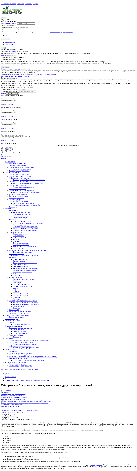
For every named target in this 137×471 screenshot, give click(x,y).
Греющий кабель (10, 349)
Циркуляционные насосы (21, 324)
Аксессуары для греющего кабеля (20, 353)
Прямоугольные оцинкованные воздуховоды (28, 223)
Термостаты (17, 275)
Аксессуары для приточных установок (26, 255)
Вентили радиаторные (20, 333)
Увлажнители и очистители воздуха (17, 315)
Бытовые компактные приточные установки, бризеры (27, 250)
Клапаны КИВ (14, 310)
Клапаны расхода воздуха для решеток (26, 304)
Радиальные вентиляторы (21, 214)
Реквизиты (28, 4)
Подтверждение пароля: (9, 91)
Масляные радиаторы (16, 198)
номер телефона (10, 23)
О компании (5, 4)
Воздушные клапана (20, 234)
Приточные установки (16, 254)
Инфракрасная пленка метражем (20, 346)
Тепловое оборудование (13, 172)
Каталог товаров (10, 377)
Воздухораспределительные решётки (25, 302)
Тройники (16, 297)
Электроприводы (19, 261)
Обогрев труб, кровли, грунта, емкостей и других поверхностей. (27, 380)
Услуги (35, 4)
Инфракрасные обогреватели (19, 178)
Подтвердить (6, 67)
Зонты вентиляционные (21, 284)
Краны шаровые (18, 329)
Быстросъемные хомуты (21, 245)
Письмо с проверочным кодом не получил (15, 69)
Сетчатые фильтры (19, 331)
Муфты (15, 290)
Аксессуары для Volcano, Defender (24, 203)
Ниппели (16, 292)
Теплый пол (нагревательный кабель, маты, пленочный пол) (29, 340)
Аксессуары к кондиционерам (19, 171)
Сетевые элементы (15, 232)
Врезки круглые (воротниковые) (24, 279)
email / (8, 23)
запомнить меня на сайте (11, 30)
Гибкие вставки (18, 236)
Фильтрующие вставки (21, 243)
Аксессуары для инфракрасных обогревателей (29, 180)
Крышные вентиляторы (21, 216)
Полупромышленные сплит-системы (21, 167)
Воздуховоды (13, 219)
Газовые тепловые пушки (17, 189)
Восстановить (11, 55)
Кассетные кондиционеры (22, 169)
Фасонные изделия (15, 277)
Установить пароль (12, 93)
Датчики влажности (20, 264)
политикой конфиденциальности (61, 32)
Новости (13, 4)
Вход (6, 35)
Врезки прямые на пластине (22, 286)
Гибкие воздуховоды (20, 225)
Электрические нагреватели (18, 313)
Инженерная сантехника (13, 326)
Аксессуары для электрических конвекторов (28, 183)
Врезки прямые (18, 281)
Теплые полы (9, 339)
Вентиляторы (13, 210)
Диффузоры (17, 308)
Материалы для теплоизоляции (15, 362)
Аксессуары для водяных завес (23, 187)
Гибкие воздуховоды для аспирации (25, 230)
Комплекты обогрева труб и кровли (21, 355)
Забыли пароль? (10, 42)
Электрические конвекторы (18, 181)
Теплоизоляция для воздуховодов (20, 366)
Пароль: (3, 25)
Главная (7, 373)
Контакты (20, 4)
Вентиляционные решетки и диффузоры (23, 301)
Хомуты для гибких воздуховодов (24, 246)
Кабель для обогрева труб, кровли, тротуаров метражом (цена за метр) (33, 357)
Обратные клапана (19, 237)
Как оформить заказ (8, 369)
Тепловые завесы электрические (20, 176)
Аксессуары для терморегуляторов (25, 344)
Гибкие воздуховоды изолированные (25, 227)
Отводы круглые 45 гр (20, 293)
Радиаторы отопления (16, 335)
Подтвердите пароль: (8, 27)
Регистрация (5, 39)
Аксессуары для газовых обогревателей (26, 192)
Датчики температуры (20, 266)
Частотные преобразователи (22, 272)
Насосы (11, 322)
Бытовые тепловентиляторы (18, 194)
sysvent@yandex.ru (7, 416)
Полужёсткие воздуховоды (22, 221)
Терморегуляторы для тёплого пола (21, 342)
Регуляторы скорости (20, 259)
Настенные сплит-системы (18, 163)
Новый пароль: (6, 89)
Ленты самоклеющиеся (17, 364)
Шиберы (16, 241)
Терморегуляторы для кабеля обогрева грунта (28, 360)
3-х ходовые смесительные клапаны (25, 263)
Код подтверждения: (8, 87)
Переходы (16, 299)
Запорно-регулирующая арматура (20, 328)
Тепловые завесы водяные (18, 185)
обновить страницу (7, 104)
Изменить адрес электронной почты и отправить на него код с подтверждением (28, 74)
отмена (3, 55)
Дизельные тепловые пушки (18, 196)
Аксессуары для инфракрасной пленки (26, 348)
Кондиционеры (10, 162)
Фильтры (16, 239)
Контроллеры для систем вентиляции (26, 268)
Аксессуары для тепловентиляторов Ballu (27, 205)
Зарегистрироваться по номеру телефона (15, 76)
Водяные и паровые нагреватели (20, 311)
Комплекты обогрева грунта (18, 358)
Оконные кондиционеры (17, 165)
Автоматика (13, 257)
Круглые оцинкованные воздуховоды (26, 228)
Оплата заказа (20, 369)
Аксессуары (13, 207)
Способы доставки (31, 369)
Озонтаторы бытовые (16, 317)
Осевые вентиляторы (20, 218)
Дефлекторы (17, 283)
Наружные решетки (19, 306)
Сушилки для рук (15, 199)
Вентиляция (9, 209)
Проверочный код (7, 65)
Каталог (3, 158)
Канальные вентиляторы (21, 212)
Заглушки (16, 288)
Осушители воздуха (11, 319)
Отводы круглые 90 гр (20, 295)
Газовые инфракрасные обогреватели (22, 190)
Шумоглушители (18, 248)
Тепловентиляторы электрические (20, 174)
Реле (14, 274)
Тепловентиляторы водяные (18, 201)
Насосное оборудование (13, 320)
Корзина (4, 156)
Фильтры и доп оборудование (23, 252)
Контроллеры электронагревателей (25, 270)
